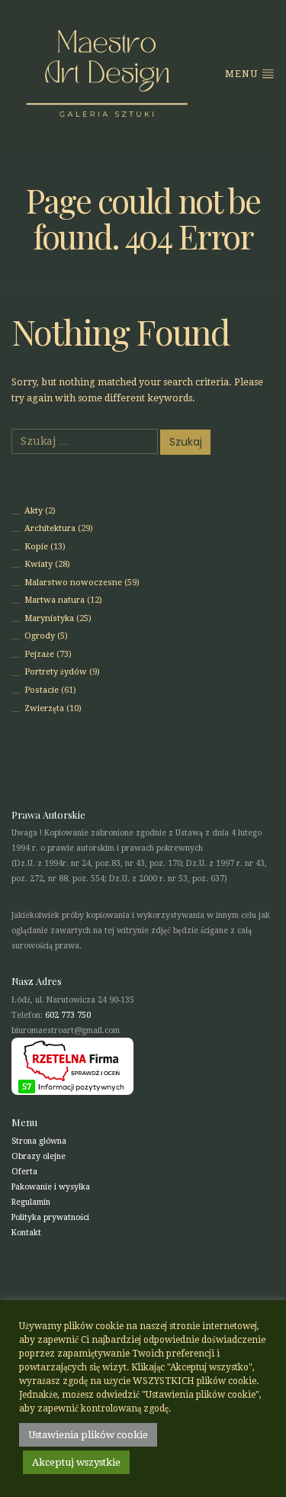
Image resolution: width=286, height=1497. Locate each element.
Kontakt (26, 1233)
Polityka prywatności (50, 1217)
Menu (243, 74)
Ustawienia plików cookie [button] (88, 1435)
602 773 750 (68, 1015)
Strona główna (38, 1141)
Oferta (24, 1172)
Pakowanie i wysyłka (50, 1187)
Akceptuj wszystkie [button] (76, 1462)
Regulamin (30, 1202)
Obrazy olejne (38, 1156)
